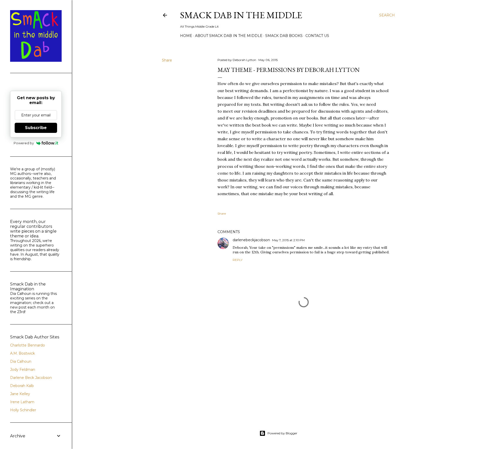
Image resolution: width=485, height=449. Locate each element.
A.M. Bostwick (22, 353)
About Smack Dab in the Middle (228, 35)
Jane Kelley (20, 394)
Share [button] (167, 60)
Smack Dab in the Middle (241, 15)
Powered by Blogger (282, 433)
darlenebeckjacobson (251, 240)
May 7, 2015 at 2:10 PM (288, 240)
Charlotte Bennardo (27, 345)
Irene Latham (22, 402)
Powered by (24, 143)
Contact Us (317, 35)
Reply (238, 260)
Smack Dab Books (284, 35)
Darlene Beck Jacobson (31, 377)
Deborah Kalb (22, 385)
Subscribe (36, 127)
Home (186, 35)
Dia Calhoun (20, 361)
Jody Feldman (22, 369)
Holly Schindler (23, 410)
